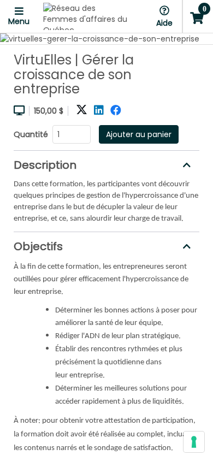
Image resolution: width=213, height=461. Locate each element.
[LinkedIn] (99, 110)
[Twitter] (82, 110)
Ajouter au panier (138, 134)
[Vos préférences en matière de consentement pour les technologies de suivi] (194, 442)
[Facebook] (116, 110)
